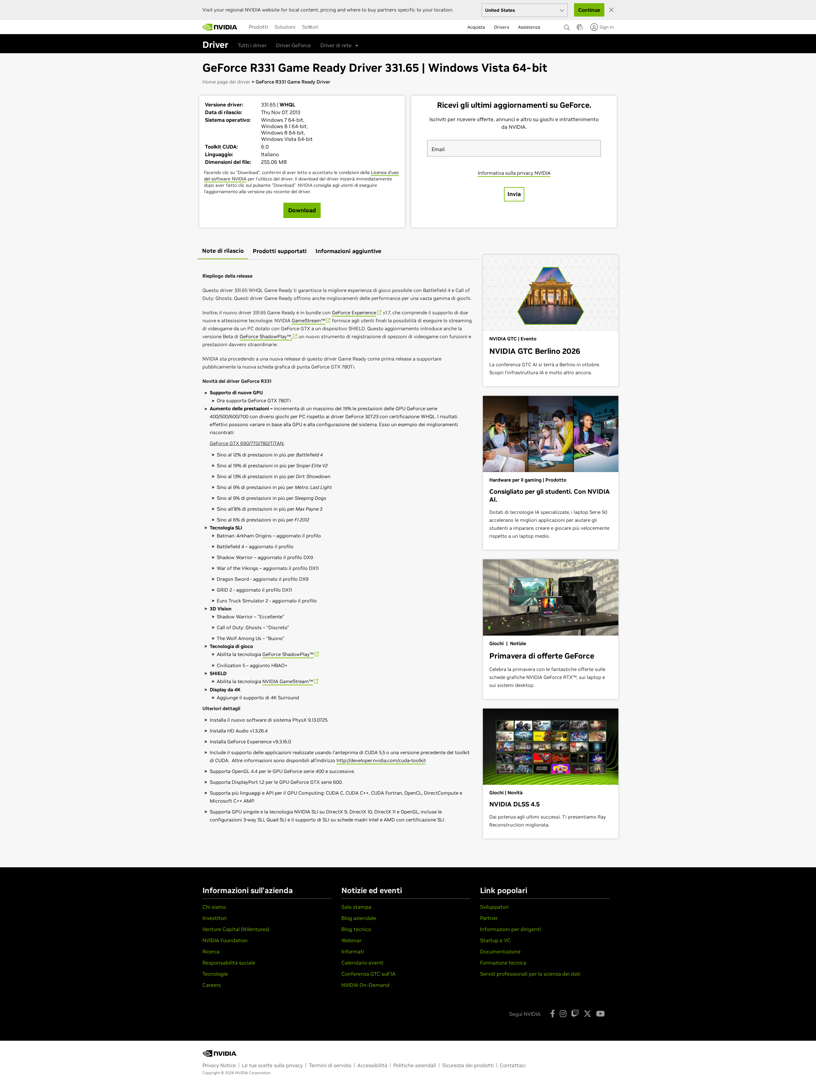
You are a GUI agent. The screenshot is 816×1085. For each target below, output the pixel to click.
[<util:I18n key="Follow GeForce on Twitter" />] (587, 1013)
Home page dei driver (226, 82)
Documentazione (500, 951)
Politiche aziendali (414, 1065)
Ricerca (211, 951)
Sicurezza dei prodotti (468, 1065)
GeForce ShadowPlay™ (288, 654)
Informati (352, 951)
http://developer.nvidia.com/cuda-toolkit (381, 760)
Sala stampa (356, 907)
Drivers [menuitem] (501, 27)
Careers (211, 985)
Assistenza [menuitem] (529, 27)
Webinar (351, 940)
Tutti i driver (252, 45)
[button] (579, 29)
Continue (589, 10)
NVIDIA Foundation (225, 940)
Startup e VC (495, 940)
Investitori (214, 918)
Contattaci (513, 1065)
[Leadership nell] (219, 27)
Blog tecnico (356, 929)
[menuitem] (258, 27)
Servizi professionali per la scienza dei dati (530, 974)
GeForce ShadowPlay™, (266, 336)
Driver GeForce (293, 45)
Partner (489, 918)
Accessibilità (372, 1065)
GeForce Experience (354, 312)
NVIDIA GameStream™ (287, 681)
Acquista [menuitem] (476, 27)
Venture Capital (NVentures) (235, 929)
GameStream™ (308, 320)
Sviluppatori (494, 907)
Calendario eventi (362, 962)
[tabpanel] (338, 546)
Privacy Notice (219, 1065)
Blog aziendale (358, 918)
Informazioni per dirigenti (510, 929)
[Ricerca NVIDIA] (567, 26)
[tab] (223, 251)
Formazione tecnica (503, 962)
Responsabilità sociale (228, 962)
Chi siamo (214, 907)
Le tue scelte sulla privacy (272, 1065)
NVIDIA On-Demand (365, 985)
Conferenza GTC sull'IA (368, 974)
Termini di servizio (330, 1065)
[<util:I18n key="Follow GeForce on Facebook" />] (552, 1013)
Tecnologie (215, 974)
